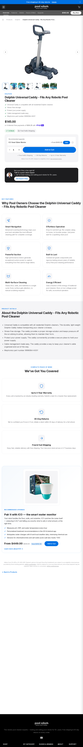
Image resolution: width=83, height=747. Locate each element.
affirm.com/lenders (30, 564)
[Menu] (3, 7)
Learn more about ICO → (13, 549)
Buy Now (76, 13)
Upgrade (40, 13)
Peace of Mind (31, 13)
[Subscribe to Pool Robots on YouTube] (41, 738)
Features (14, 13)
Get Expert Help (22, 179)
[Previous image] (5, 52)
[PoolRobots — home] (41, 7)
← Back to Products (9, 572)
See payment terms (56, 159)
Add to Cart (49, 150)
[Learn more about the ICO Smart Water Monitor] (72, 142)
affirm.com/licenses (53, 566)
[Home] (3, 19)
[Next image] (77, 52)
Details (54, 2)
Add (66, 142)
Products (9, 19)
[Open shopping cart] (79, 7)
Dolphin (17, 19)
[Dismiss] (80, 2)
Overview (6, 13)
